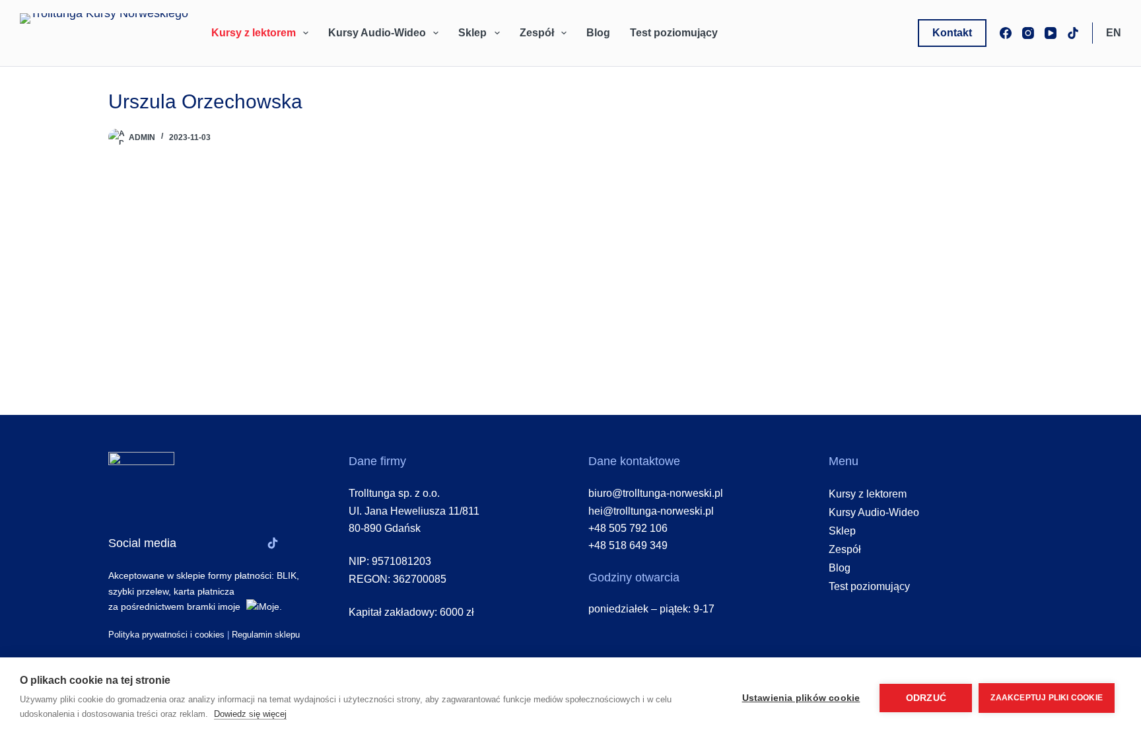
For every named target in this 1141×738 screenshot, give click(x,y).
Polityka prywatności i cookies (166, 635)
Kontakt (952, 32)
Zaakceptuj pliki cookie (1046, 697)
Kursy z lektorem (253, 32)
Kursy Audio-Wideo (377, 32)
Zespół (537, 32)
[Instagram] (1028, 33)
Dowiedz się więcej (250, 714)
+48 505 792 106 (628, 528)
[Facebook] (1006, 33)
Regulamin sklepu (266, 635)
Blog (598, 32)
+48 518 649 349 (628, 545)
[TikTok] (1073, 33)
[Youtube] (249, 543)
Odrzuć (926, 698)
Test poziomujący (674, 32)
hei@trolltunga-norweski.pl (651, 511)
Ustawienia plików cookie (801, 698)
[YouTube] (1050, 33)
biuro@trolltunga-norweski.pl (655, 493)
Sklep (472, 32)
